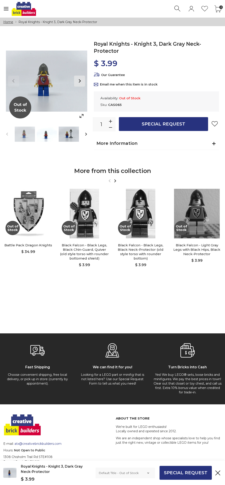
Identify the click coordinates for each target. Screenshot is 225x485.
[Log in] (191, 8)
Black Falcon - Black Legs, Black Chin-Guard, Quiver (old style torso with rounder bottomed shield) (84, 251)
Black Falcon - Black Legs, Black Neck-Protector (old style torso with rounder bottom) (140, 251)
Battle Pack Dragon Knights (28, 245)
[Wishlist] (204, 8)
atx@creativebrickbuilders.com (38, 444)
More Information (117, 143)
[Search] (178, 8)
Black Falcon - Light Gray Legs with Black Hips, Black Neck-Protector (196, 249)
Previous (13, 81)
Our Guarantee (113, 75)
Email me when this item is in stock (129, 84)
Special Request (163, 124)
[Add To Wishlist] (214, 123)
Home (8, 22)
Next (79, 81)
